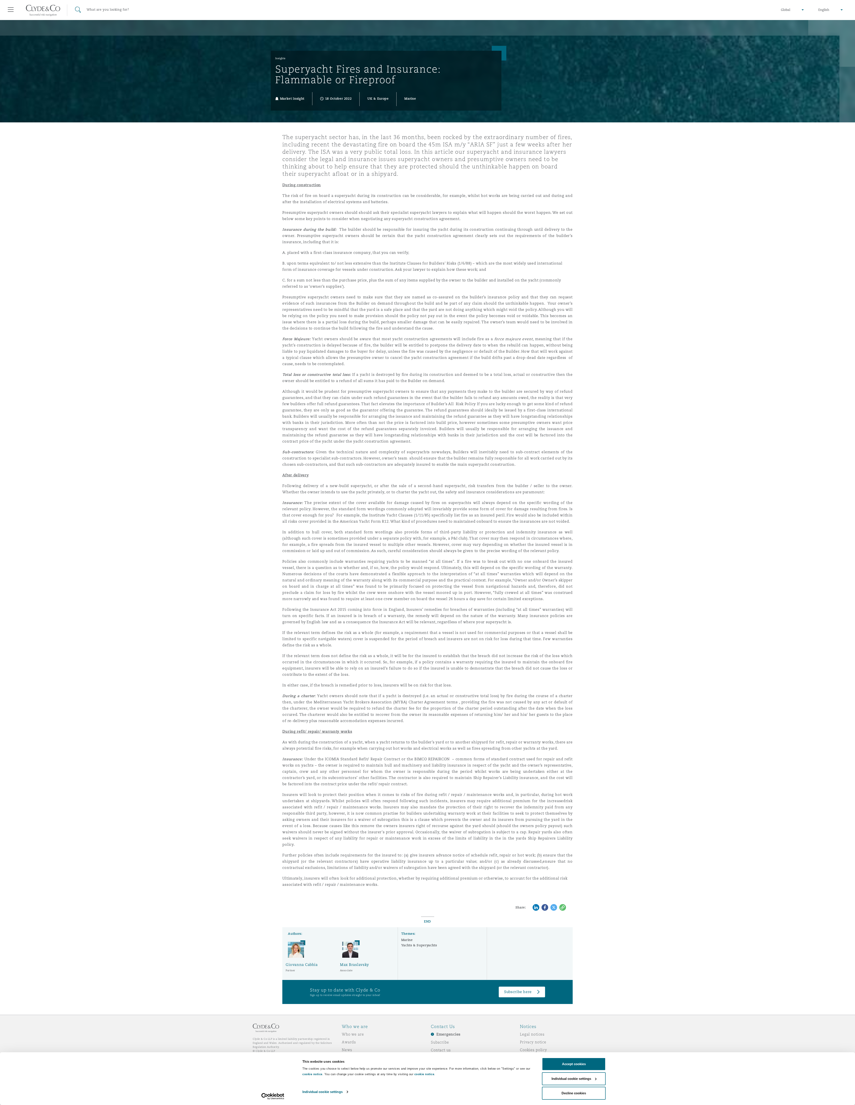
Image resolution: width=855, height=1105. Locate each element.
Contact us (441, 1050)
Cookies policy (533, 1050)
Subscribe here (518, 992)
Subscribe (440, 1042)
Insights (280, 58)
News (347, 1050)
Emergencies (448, 1034)
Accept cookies (574, 1064)
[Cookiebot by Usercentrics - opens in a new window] (272, 1096)
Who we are (353, 1034)
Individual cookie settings (322, 1092)
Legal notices (532, 1034)
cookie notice (312, 1074)
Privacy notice (533, 1042)
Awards (349, 1042)
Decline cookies (574, 1093)
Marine (407, 940)
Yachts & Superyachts (419, 945)
